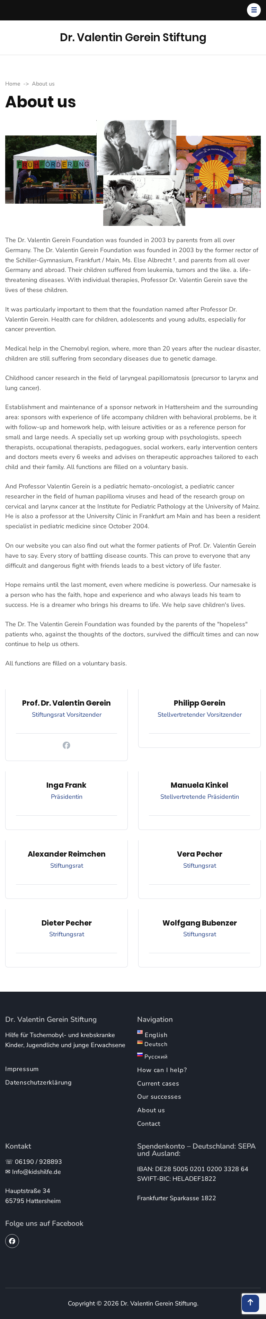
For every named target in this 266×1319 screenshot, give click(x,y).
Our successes (159, 1096)
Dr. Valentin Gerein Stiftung (133, 37)
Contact (148, 1123)
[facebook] (12, 1241)
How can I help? (162, 1070)
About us (151, 1110)
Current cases (158, 1083)
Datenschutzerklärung (38, 1082)
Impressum (22, 1069)
